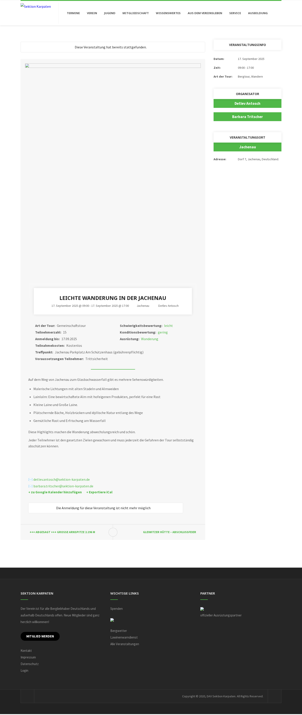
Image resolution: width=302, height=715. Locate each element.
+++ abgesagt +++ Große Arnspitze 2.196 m (62, 532)
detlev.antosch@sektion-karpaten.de (61, 479)
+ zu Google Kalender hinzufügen (55, 492)
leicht (168, 325)
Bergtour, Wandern (250, 76)
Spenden (116, 608)
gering (163, 332)
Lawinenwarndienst (124, 637)
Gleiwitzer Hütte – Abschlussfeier (169, 532)
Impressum (28, 657)
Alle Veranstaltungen (124, 644)
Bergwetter (118, 631)
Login (24, 670)
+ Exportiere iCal (99, 492)
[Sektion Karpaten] (36, 6)
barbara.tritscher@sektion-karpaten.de (63, 486)
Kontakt (26, 650)
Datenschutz (30, 664)
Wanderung (149, 339)
